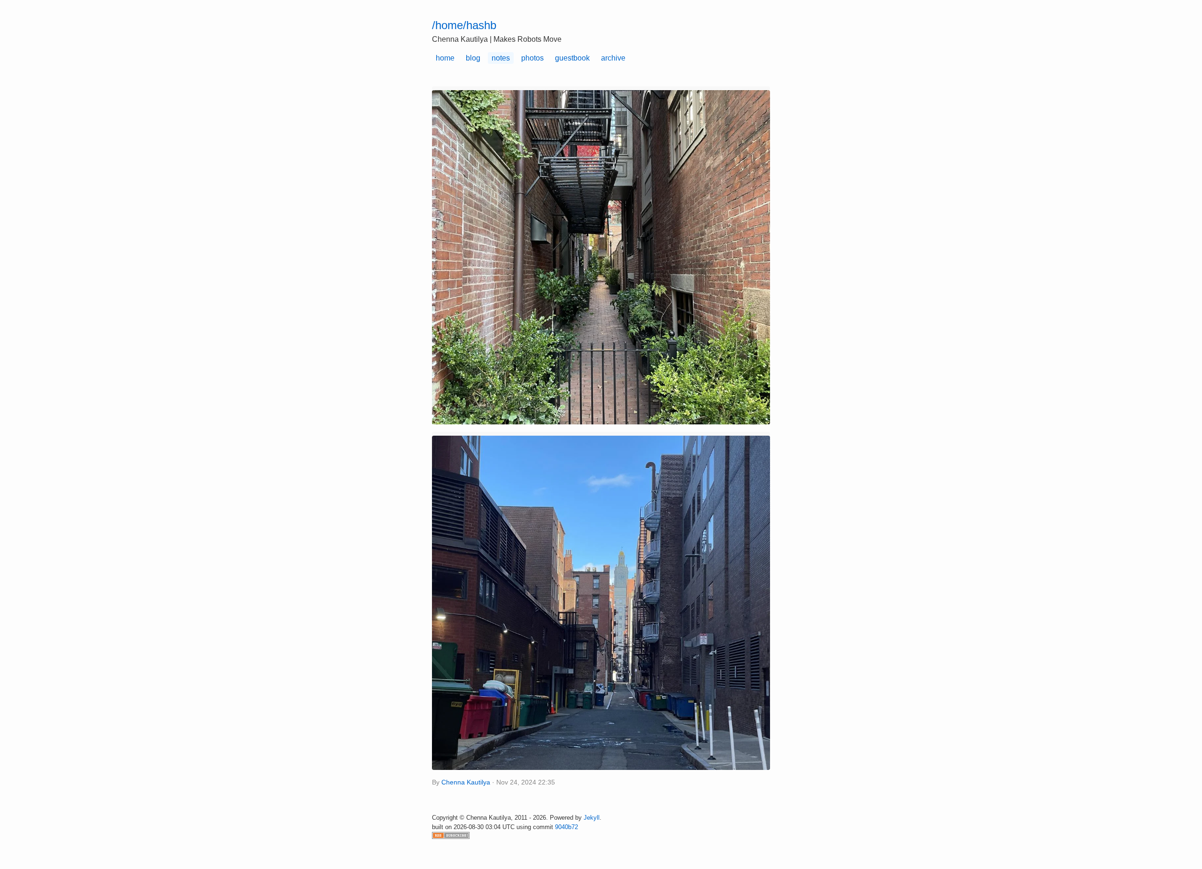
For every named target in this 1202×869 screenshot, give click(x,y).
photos (532, 58)
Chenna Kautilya (465, 782)
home (445, 58)
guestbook (572, 58)
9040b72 (566, 827)
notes (501, 58)
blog (473, 58)
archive (613, 58)
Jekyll (592, 817)
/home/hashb (464, 25)
